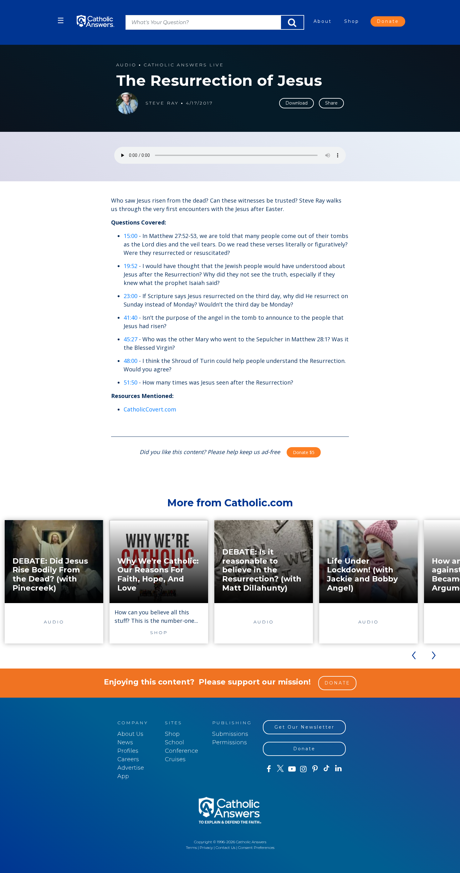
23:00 (130, 296)
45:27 (130, 339)
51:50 (130, 382)
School (174, 742)
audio (126, 65)
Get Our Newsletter (304, 727)
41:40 (130, 317)
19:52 (130, 266)
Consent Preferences (256, 847)
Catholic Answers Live (184, 65)
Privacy (206, 847)
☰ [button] (60, 20)
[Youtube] (292, 769)
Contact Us (225, 847)
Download (296, 103)
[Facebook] (268, 769)
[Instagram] (303, 769)
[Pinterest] (315, 769)
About (323, 21)
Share (331, 103)
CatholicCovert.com (150, 409)
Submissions (230, 734)
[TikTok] (326, 769)
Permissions (229, 742)
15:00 (130, 236)
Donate (388, 21)
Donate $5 (303, 452)
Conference (181, 750)
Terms (191, 847)
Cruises (175, 759)
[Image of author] (127, 103)
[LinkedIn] (338, 769)
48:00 (130, 360)
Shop (351, 21)
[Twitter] (280, 769)
